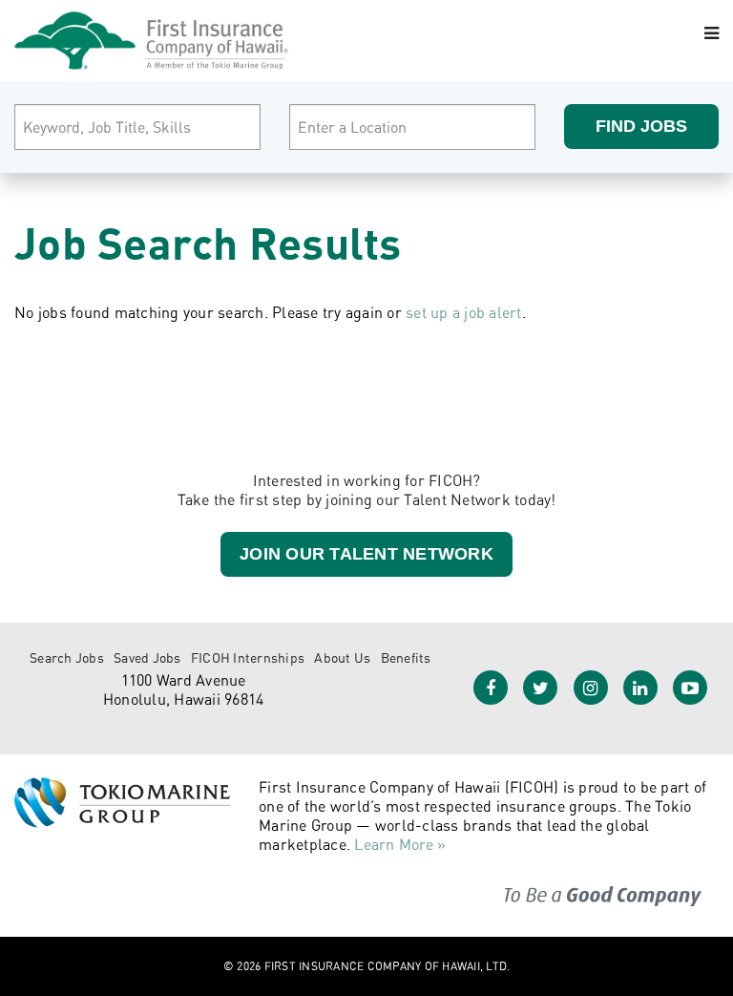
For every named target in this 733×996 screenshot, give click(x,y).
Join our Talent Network (366, 553)
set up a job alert (464, 312)
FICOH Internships (247, 657)
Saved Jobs (147, 657)
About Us (342, 657)
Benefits (406, 657)
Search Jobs (67, 657)
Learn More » (400, 844)
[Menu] (711, 33)
